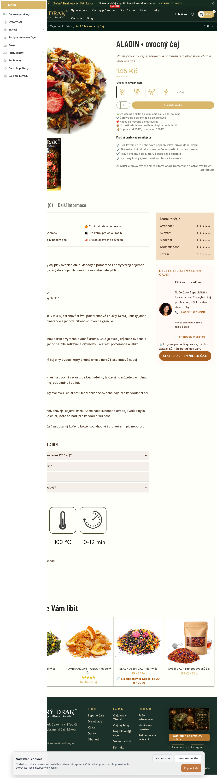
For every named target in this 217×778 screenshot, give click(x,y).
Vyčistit (181, 92)
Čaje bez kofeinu (61, 26)
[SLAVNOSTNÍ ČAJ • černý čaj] (138, 642)
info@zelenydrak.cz (192, 336)
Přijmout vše (191, 768)
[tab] (72, 205)
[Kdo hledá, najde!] (192, 14)
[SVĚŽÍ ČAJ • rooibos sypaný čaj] (189, 642)
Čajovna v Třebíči (120, 717)
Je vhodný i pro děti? (29, 477)
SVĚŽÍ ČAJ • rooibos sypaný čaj (189, 668)
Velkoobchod (122, 741)
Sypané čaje (96, 715)
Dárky (92, 733)
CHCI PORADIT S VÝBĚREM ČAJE (185, 356)
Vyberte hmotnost (128, 83)
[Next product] (212, 27)
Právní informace (146, 717)
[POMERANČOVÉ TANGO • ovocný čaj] (88, 642)
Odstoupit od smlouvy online (187, 737)
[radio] (122, 92)
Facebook (178, 747)
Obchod (93, 739)
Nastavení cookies (145, 727)
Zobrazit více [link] (207, 169)
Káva (91, 727)
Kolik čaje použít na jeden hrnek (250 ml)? (44, 455)
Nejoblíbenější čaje (122, 733)
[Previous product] (204, 27)
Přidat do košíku (173, 105)
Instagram (197, 747)
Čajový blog (121, 725)
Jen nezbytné (162, 758)
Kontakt (118, 747)
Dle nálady (95, 721)
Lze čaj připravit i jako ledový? (36, 487)
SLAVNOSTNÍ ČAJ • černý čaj (138, 668)
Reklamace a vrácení (147, 737)
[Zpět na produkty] (208, 27)
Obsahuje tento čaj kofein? (34, 466)
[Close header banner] (212, 3)
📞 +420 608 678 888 (190, 312)
